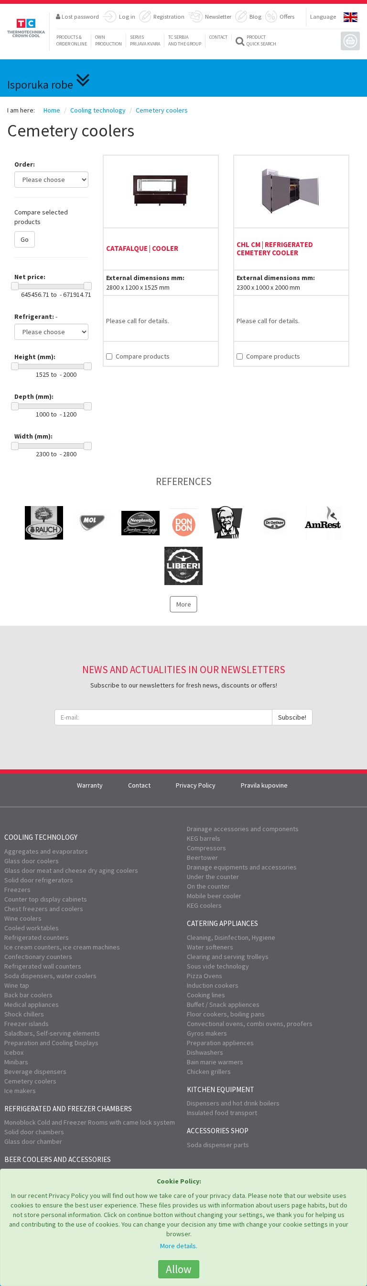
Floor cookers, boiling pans (226, 1014)
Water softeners (210, 947)
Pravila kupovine (264, 785)
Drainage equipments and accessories (242, 867)
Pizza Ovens (204, 975)
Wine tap (16, 985)
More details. (178, 1245)
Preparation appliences (220, 1042)
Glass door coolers (31, 861)
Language (323, 16)
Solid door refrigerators (38, 880)
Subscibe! (292, 717)
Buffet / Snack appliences (223, 1004)
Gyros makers (207, 1033)
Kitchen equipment (220, 1089)
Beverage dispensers (35, 1071)
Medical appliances (31, 1004)
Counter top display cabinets (45, 899)
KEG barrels (203, 838)
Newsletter (218, 16)
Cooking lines (206, 995)
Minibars (16, 1062)
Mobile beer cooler (214, 895)
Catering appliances (222, 923)
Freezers (17, 889)
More (183, 604)
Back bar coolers (28, 995)
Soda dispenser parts (218, 1144)
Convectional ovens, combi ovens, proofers (250, 1023)
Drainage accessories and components (243, 828)
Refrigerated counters (36, 937)
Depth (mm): (34, 396)
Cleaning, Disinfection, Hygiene (231, 937)
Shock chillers (24, 1014)
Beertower (202, 857)
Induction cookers (212, 985)
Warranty (90, 785)
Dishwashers (205, 1052)
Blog (255, 16)
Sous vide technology (218, 966)
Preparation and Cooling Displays (51, 1042)
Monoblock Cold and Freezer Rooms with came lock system (89, 1122)
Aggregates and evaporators (46, 851)
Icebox (13, 1052)
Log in (127, 16)
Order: (24, 164)
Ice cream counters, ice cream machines (62, 947)
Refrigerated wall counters (42, 966)
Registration (168, 16)
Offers (287, 16)
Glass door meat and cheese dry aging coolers (71, 870)
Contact (218, 37)
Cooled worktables (31, 928)
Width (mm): (33, 436)
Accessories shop (217, 1130)
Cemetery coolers (30, 1081)
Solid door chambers (34, 1132)
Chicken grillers (209, 1071)
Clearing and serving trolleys (228, 956)
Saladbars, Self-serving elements (52, 1033)
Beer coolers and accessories (57, 1159)
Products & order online (71, 40)
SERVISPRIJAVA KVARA (145, 40)
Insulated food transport (222, 1112)
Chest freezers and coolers (43, 908)
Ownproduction (108, 40)
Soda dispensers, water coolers (50, 975)
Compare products (143, 356)
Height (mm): (34, 356)
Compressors (206, 848)
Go (25, 239)
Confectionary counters (38, 956)
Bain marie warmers (215, 1062)
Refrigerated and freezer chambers (68, 1108)
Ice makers (20, 1090)
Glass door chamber (33, 1141)
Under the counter (213, 876)
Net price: (29, 276)
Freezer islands (26, 1023)
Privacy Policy (196, 785)
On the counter (208, 886)
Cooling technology (40, 837)
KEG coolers (204, 905)
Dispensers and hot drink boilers (233, 1103)
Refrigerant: (34, 316)
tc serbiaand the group (184, 40)
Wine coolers (23, 918)
